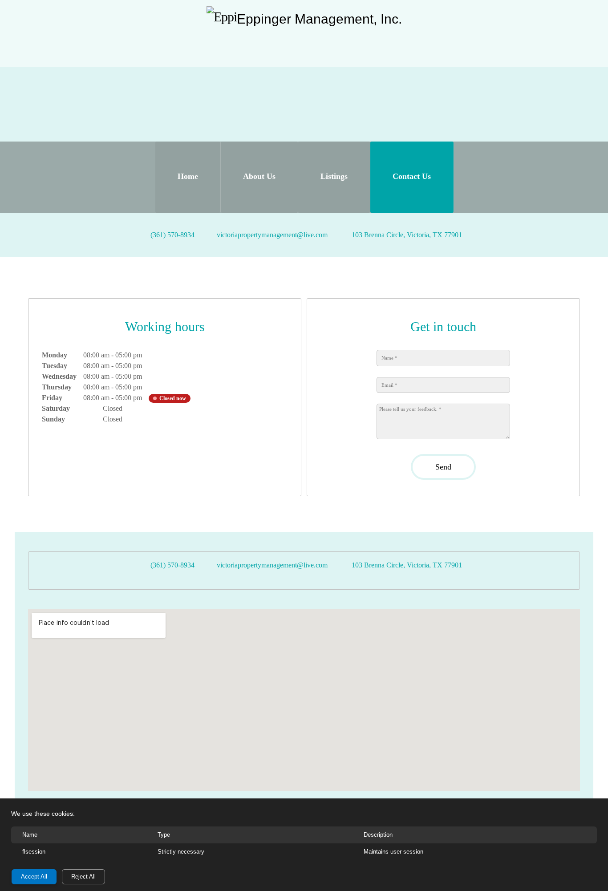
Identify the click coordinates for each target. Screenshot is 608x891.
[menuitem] (188, 177)
